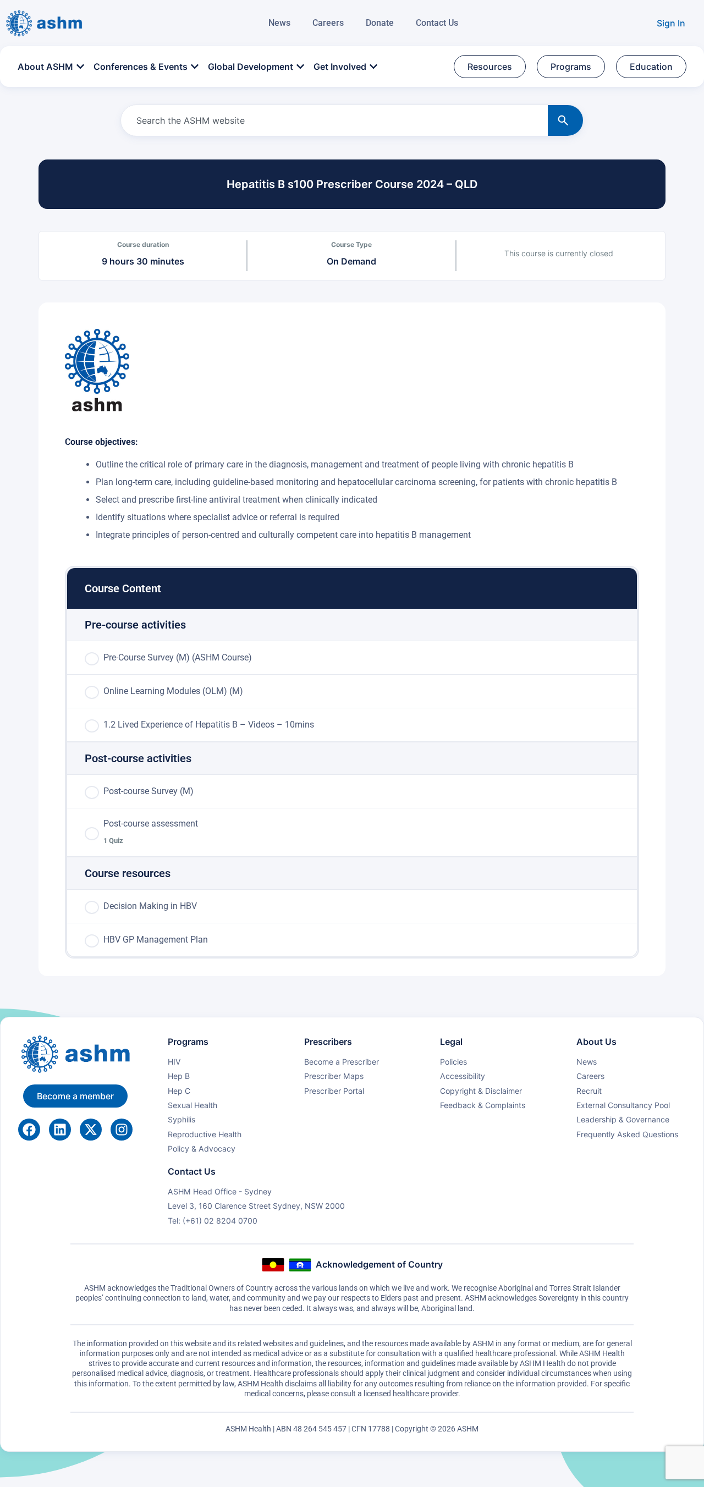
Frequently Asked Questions (627, 1134)
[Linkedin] (60, 1130)
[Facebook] (29, 1130)
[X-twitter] (91, 1130)
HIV (174, 1061)
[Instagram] (122, 1130)
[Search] (565, 120)
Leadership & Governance (622, 1119)
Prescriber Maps (334, 1076)
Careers (328, 23)
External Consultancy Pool (623, 1105)
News (279, 23)
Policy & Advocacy (201, 1148)
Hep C (179, 1090)
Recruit (589, 1090)
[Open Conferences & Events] (194, 67)
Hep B (179, 1076)
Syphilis (181, 1119)
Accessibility (462, 1076)
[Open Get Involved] (373, 67)
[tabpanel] (352, 435)
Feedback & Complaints (482, 1105)
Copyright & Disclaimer (481, 1090)
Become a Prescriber (341, 1061)
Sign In (671, 23)
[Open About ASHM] (80, 67)
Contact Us (437, 23)
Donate (380, 23)
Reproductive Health (204, 1134)
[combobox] (332, 120)
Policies (453, 1061)
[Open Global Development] (300, 67)
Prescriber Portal (334, 1090)
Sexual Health (192, 1105)
